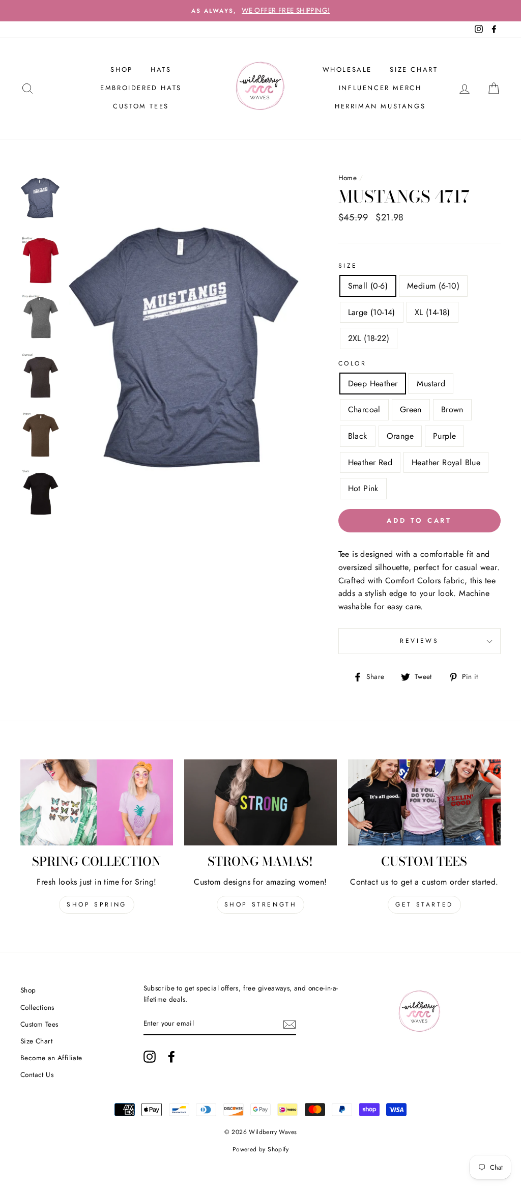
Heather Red (370, 462)
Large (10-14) (371, 312)
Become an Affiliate (51, 1058)
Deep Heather (373, 383)
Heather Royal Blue (446, 462)
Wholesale (347, 69)
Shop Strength (260, 904)
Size (348, 265)
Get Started (424, 904)
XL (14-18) (432, 312)
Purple (444, 436)
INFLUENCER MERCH (380, 88)
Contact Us (36, 1074)
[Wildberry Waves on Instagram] (149, 1057)
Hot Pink (363, 488)
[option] (260, 10)
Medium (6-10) (433, 286)
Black (357, 436)
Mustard (431, 383)
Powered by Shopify (260, 1149)
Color (352, 363)
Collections (37, 1007)
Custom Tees (141, 106)
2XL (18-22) (368, 338)
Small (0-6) (368, 286)
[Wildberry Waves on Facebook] (171, 1057)
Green (411, 409)
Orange (400, 436)
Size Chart (414, 69)
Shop (28, 990)
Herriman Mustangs (380, 106)
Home (347, 178)
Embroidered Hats (141, 88)
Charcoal (364, 409)
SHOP (121, 69)
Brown (452, 409)
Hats (161, 69)
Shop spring (97, 904)
